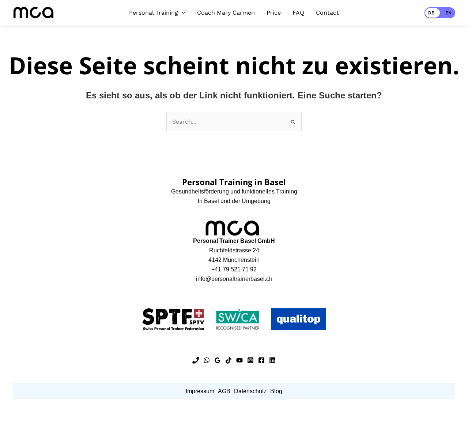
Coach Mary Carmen (226, 12)
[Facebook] (261, 360)
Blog (276, 391)
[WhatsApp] (206, 360)
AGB (224, 391)
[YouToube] (239, 360)
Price (274, 12)
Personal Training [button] (153, 12)
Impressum (200, 391)
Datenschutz (250, 391)
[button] (181, 13)
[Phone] (195, 360)
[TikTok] (228, 360)
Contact (327, 12)
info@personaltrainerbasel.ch (234, 279)
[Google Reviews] (217, 360)
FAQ (298, 12)
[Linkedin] (272, 360)
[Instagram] (250, 360)
